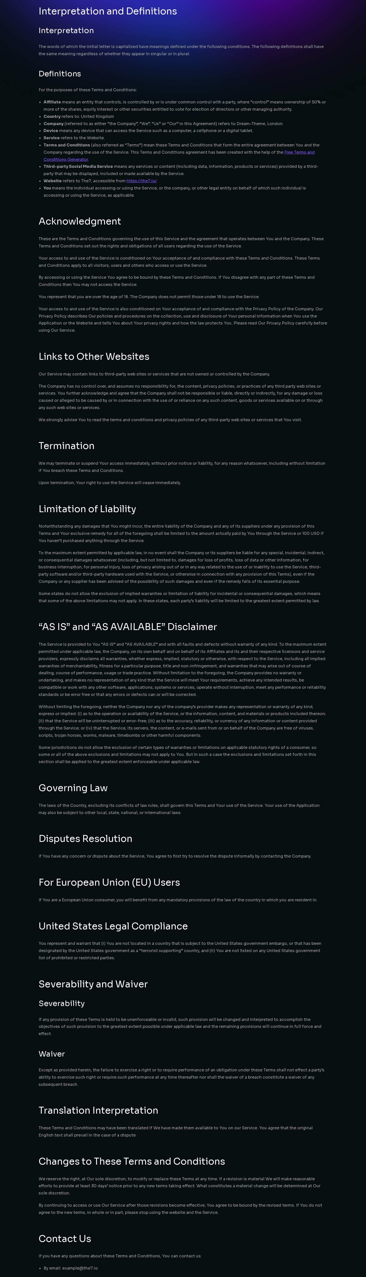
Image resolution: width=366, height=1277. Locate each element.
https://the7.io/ (141, 180)
